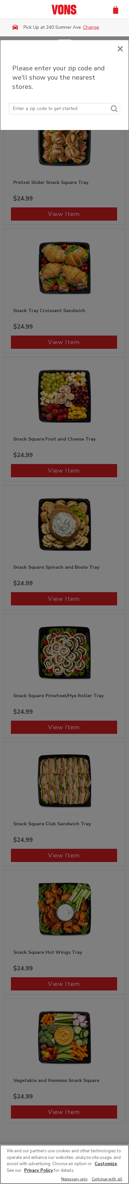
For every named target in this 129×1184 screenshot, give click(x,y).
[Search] (114, 108)
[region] (64, 1164)
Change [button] (91, 27)
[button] (115, 9)
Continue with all (107, 1179)
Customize (106, 1164)
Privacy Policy (38, 1170)
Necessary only (74, 1179)
